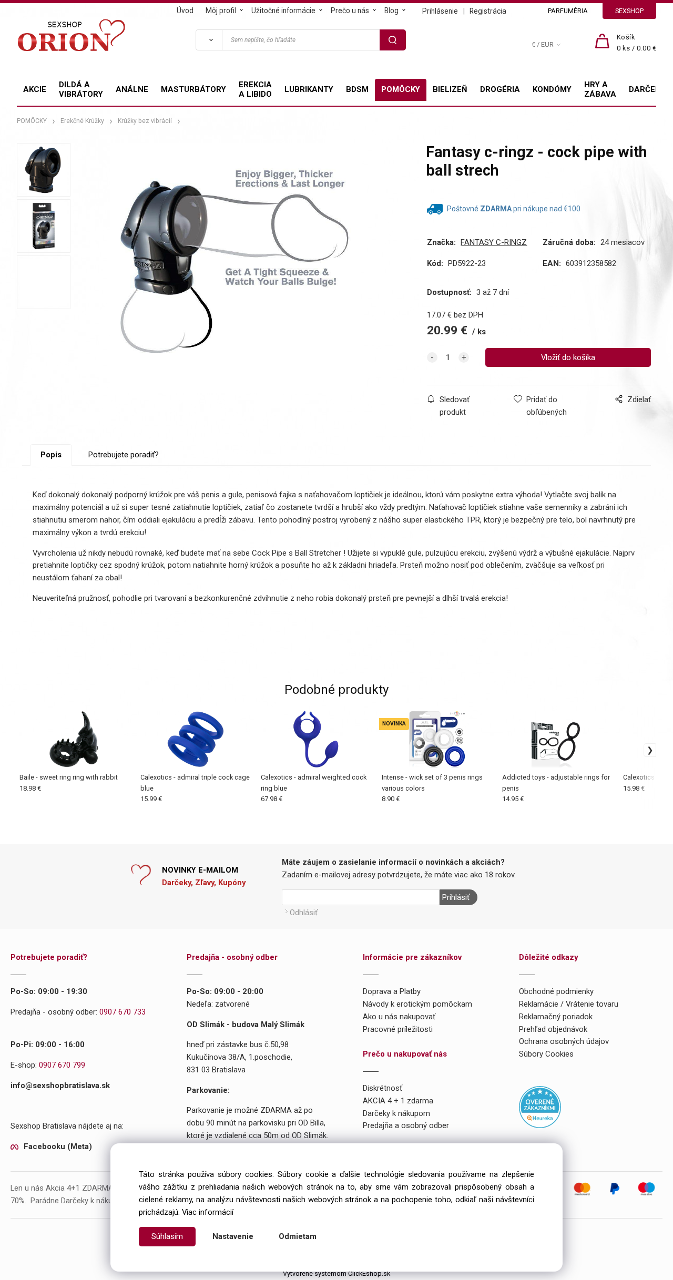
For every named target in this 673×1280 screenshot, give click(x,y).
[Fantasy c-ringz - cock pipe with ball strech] (235, 268)
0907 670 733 (122, 1012)
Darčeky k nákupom (396, 1113)
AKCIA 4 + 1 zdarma (398, 1100)
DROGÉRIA (500, 89)
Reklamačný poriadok (556, 1016)
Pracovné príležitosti (398, 1029)
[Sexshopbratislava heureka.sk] (540, 1106)
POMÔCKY (400, 89)
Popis (51, 454)
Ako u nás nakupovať (399, 1016)
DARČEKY (647, 89)
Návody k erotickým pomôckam (417, 1004)
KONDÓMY (552, 89)
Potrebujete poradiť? (123, 454)
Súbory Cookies (546, 1054)
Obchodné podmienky (556, 991)
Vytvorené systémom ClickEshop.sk (336, 1273)
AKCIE (34, 89)
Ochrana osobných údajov (564, 1041)
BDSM (357, 89)
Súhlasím (167, 1236)
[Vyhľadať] (209, 39)
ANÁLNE (132, 89)
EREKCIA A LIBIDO (255, 89)
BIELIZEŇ (450, 89)
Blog (391, 10)
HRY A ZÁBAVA (600, 89)
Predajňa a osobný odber (406, 1125)
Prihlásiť (456, 897)
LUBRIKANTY (308, 89)
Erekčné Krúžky (82, 121)
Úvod (185, 10)
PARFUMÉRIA (568, 11)
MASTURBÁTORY (193, 89)
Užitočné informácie (283, 10)
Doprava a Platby (392, 991)
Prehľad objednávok (553, 1029)
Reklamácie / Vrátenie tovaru (568, 1004)
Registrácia (488, 11)
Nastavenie (232, 1236)
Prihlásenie (440, 11)
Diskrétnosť (382, 1088)
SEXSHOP (629, 11)
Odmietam (298, 1236)
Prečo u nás (350, 10)
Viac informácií (207, 1212)
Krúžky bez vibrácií (145, 121)
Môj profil (221, 10)
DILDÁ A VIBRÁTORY (81, 89)
